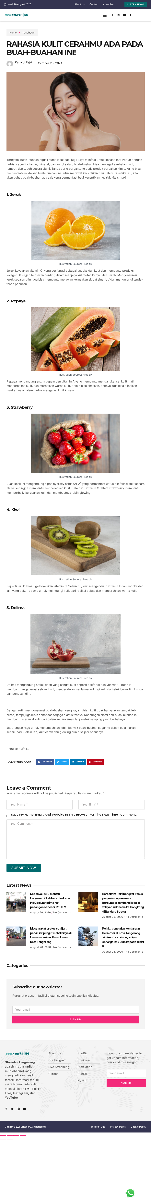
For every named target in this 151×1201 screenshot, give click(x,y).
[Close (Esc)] (3, 1135)
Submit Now (23, 868)
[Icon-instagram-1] (118, 15)
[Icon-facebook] (112, 15)
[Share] (10, 1135)
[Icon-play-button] (130, 15)
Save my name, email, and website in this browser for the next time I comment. (73, 814)
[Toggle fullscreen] (16, 1135)
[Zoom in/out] (23, 1135)
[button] (104, 15)
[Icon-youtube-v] (124, 15)
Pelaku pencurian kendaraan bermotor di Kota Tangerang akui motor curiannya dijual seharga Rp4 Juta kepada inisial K (123, 937)
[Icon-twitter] (12, 1109)
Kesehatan (28, 32)
